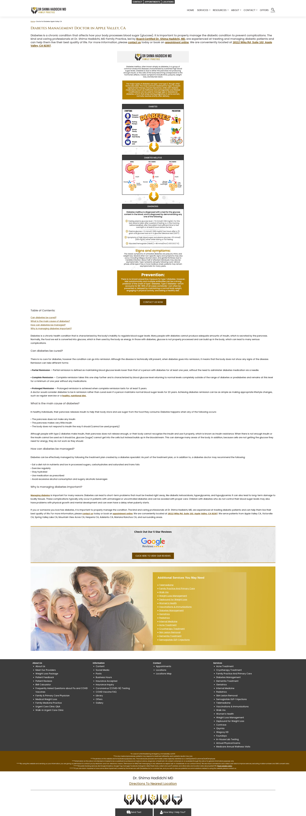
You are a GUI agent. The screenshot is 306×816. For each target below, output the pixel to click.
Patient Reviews (44, 680)
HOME (190, 10)
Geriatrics (164, 614)
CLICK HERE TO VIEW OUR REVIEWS (153, 555)
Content (100, 666)
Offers (99, 699)
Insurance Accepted (106, 680)
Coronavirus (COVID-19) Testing (113, 688)
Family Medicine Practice (49, 702)
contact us (134, 42)
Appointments (163, 666)
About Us (40, 666)
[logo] (48, 10)
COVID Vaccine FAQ (106, 691)
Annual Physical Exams (228, 743)
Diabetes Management (171, 610)
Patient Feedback (45, 677)
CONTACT (249, 10)
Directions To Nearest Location (153, 784)
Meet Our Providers (46, 670)
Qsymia (220, 728)
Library (99, 695)
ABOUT (235, 10)
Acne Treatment (168, 625)
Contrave (221, 724)
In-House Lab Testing (227, 739)
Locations (161, 670)
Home (33, 21)
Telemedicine (166, 584)
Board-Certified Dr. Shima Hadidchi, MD (160, 38)
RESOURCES (220, 10)
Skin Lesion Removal (169, 632)
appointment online (177, 42)
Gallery (99, 702)
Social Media (102, 670)
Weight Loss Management (173, 595)
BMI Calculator (43, 684)
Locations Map (164, 673)
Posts (99, 673)
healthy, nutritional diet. (74, 396)
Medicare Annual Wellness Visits (233, 746)
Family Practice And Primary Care (177, 588)
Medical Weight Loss (46, 699)
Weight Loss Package (47, 673)
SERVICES (202, 10)
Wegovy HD (222, 732)
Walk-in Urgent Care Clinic (50, 710)
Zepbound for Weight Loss (173, 599)
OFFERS (264, 10)
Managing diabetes (40, 495)
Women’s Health (168, 603)
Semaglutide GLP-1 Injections (174, 639)
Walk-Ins (164, 592)
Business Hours (104, 677)
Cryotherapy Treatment (172, 628)
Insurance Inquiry (105, 684)
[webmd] (177, 799)
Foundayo (221, 735)
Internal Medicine (168, 621)
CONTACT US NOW (153, 302)
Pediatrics (164, 617)
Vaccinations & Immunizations (175, 606)
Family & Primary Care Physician (53, 695)
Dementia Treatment (170, 635)
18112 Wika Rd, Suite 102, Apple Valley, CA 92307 (193, 513)
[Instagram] (165, 799)
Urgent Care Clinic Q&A (48, 706)
